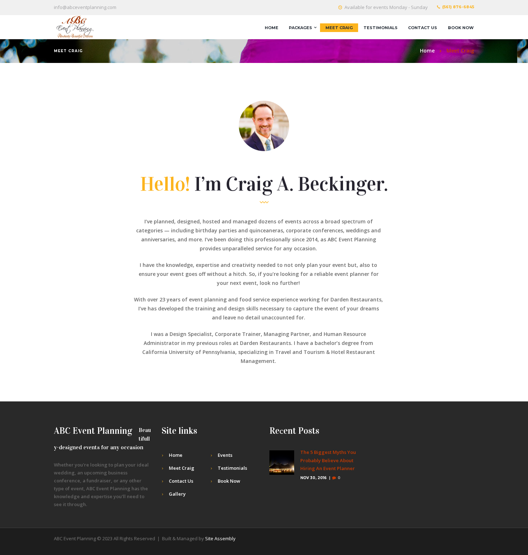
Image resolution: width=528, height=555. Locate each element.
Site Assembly (220, 538)
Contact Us (422, 27)
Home (271, 27)
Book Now (461, 27)
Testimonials (380, 27)
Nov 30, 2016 (313, 478)
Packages (300, 27)
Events (225, 455)
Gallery (177, 494)
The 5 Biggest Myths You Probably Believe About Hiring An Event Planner (328, 460)
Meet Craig (339, 27)
